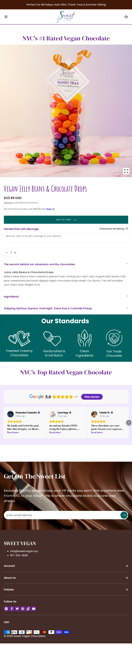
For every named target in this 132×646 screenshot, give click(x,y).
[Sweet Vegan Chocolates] (66, 16)
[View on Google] (10, 414)
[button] (6, 17)
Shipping (8, 202)
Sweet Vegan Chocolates (29, 636)
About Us (10, 578)
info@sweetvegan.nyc (24, 551)
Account (9, 566)
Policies (9, 589)
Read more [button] (13, 432)
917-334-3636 (19, 555)
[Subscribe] (123, 515)
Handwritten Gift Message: (66, 229)
